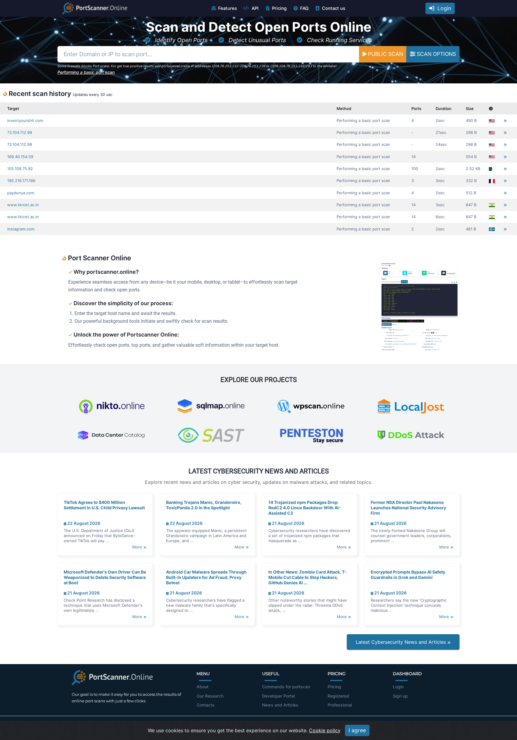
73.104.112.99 (19, 132)
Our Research (210, 695)
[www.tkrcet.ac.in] (505, 205)
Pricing (279, 8)
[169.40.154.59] (505, 157)
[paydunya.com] (505, 193)
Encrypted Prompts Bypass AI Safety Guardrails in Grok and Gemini (408, 574)
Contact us (333, 8)
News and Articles (280, 704)
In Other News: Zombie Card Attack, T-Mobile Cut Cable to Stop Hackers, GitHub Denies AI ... (307, 577)
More (137, 547)
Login (442, 8)
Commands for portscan (286, 686)
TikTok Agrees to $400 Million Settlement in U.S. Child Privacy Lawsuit (104, 505)
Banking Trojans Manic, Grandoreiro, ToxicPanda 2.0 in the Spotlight (203, 505)
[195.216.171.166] (505, 181)
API (254, 8)
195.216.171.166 (21, 180)
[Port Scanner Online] (94, 8)
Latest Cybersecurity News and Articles (401, 642)
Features (227, 8)
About (203, 686)
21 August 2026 (287, 523)
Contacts (206, 704)
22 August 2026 (83, 523)
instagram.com (20, 229)
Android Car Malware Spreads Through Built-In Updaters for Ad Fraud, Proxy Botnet (206, 577)
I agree (357, 730)
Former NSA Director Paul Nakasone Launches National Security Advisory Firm (408, 508)
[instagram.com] (505, 229)
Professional (340, 704)
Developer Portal (278, 695)
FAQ (304, 8)
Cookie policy (324, 730)
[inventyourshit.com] (505, 120)
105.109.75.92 (20, 168)
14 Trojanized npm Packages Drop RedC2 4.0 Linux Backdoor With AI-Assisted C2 (304, 508)
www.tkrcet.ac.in (23, 204)
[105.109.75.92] (505, 169)
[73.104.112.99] (505, 132)
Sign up (400, 695)
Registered (338, 695)
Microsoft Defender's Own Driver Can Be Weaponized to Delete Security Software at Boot (105, 577)
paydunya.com (20, 192)
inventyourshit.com (25, 120)
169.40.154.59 (20, 156)
